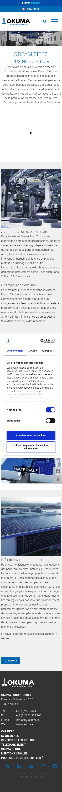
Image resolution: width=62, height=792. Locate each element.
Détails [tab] (33, 350)
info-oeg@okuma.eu (28, 720)
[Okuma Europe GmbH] (15, 21)
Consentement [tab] (15, 350)
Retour (12, 660)
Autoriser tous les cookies (31, 435)
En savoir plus (9, 634)
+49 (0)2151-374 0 (27, 711)
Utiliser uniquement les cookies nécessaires (31, 447)
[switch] (48, 420)
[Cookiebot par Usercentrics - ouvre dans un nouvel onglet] (41, 341)
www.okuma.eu (25, 724)
